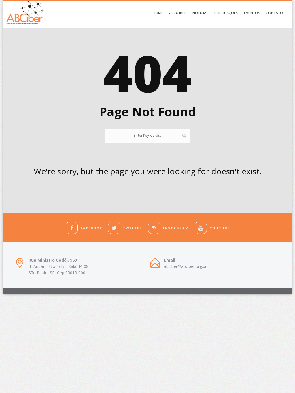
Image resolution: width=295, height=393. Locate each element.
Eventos (252, 12)
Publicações (226, 12)
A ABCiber (178, 12)
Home (158, 12)
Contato (274, 12)
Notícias (200, 12)
